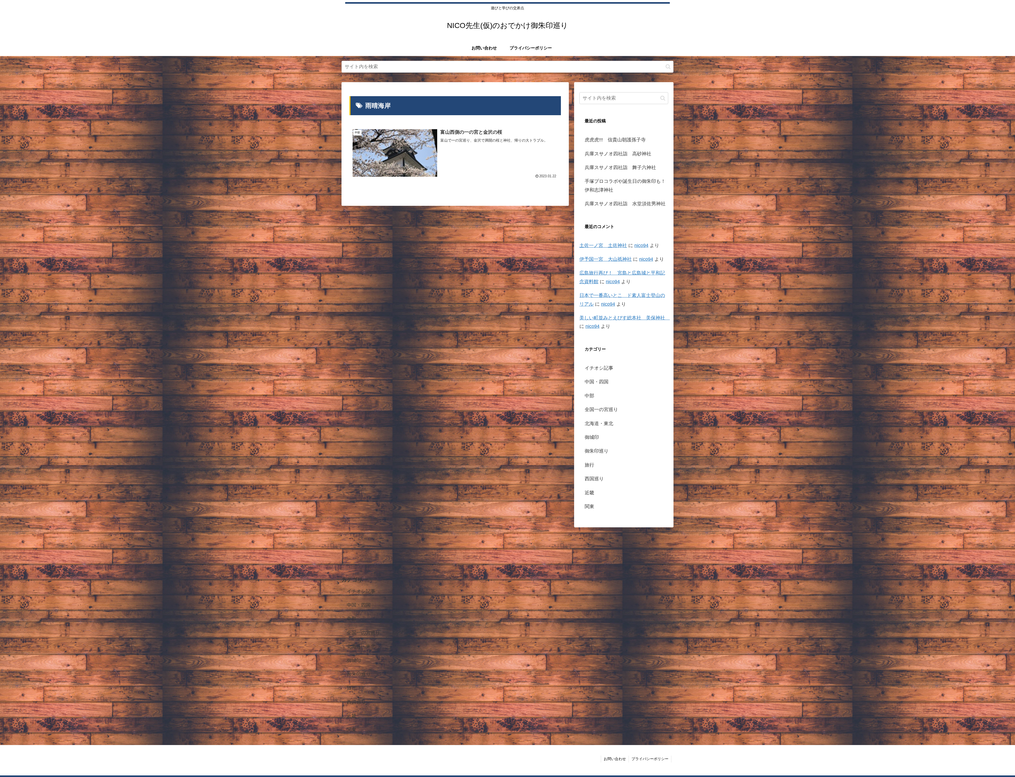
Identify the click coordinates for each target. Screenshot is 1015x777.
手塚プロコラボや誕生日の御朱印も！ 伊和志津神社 (626, 185)
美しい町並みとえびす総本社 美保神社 (624, 317)
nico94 (641, 245)
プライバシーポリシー (649, 759)
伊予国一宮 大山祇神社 (605, 259)
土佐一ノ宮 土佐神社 (603, 245)
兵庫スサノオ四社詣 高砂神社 (618, 153)
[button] (668, 67)
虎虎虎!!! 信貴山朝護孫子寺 (615, 139)
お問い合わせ (615, 759)
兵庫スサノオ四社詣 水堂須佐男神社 (625, 203)
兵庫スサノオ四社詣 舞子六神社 (620, 167)
